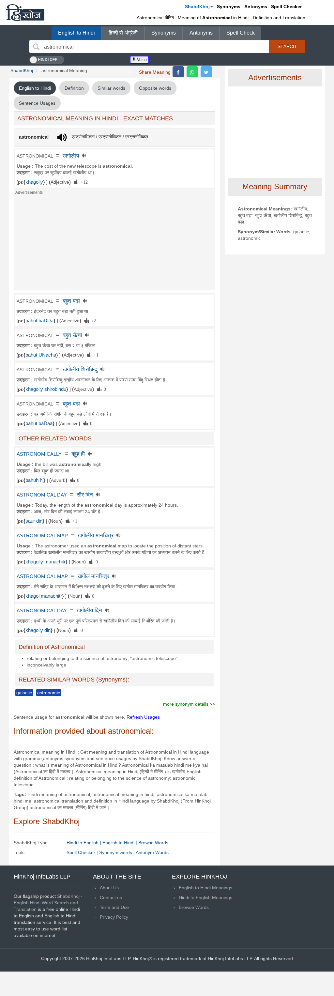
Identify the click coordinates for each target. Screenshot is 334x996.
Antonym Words (152, 852)
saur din (33, 521)
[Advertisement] (114, 244)
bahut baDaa (39, 423)
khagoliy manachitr (45, 562)
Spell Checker (286, 6)
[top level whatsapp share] (192, 71)
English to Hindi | (120, 842)
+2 (92, 320)
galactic (24, 692)
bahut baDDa (39, 321)
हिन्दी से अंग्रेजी (123, 33)
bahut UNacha (40, 355)
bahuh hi (34, 480)
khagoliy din (38, 630)
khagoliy (34, 182)
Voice (141, 59)
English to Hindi (76, 33)
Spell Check (240, 33)
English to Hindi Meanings (205, 887)
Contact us (111, 897)
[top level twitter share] (206, 71)
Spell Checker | (83, 852)
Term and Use (114, 907)
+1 (95, 354)
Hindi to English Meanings (205, 897)
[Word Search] (36, 46)
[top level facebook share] (178, 71)
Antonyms (255, 6)
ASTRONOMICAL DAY (42, 495)
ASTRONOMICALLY (39, 454)
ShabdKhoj (197, 6)
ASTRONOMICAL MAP (42, 536)
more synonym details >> (189, 704)
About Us (109, 887)
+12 (83, 181)
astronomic (48, 692)
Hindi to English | (84, 842)
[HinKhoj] (25, 12)
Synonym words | (117, 852)
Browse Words (153, 842)
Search (287, 46)
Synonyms (228, 6)
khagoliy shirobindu (45, 389)
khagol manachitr (43, 596)
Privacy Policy (114, 917)
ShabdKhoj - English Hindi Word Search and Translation (48, 903)
